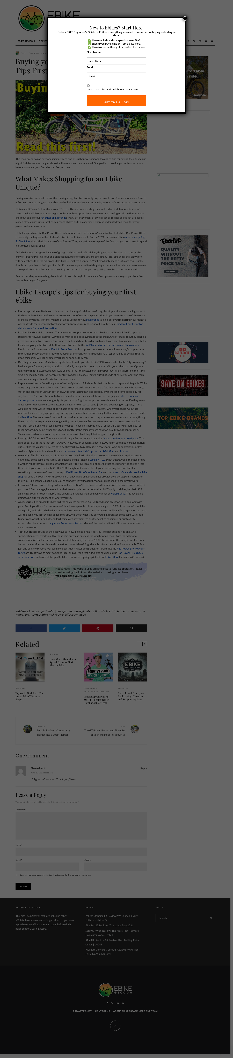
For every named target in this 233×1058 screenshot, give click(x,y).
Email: (90, 67)
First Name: (94, 52)
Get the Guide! (116, 102)
